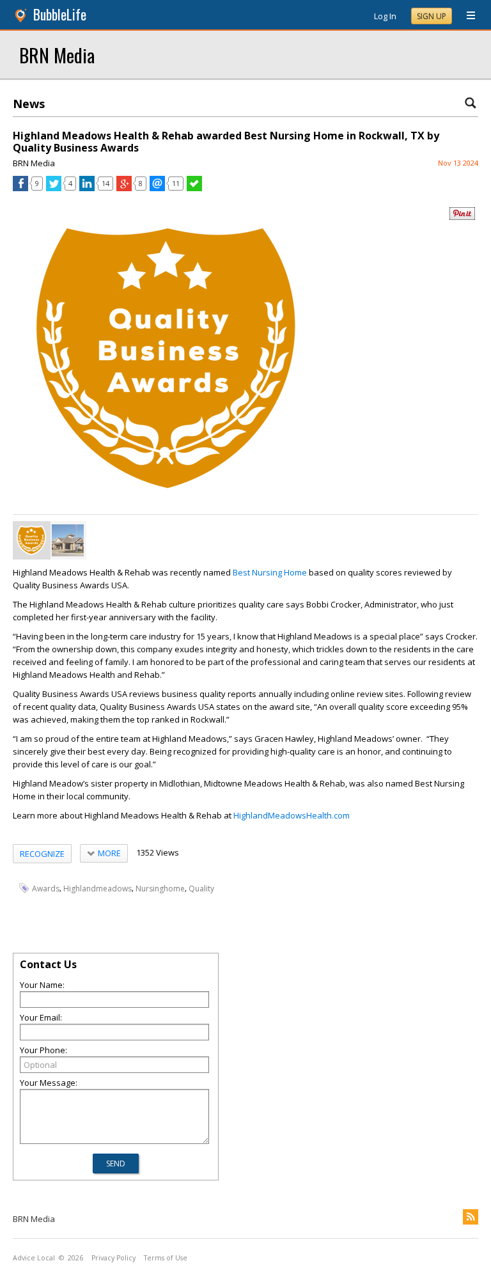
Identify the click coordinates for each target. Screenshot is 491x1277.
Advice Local (34, 1257)
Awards (45, 888)
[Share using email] (157, 188)
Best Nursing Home (271, 572)
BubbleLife (59, 14)
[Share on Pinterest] (462, 217)
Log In (385, 16)
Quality (201, 888)
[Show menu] (466, 16)
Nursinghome (160, 888)
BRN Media (57, 54)
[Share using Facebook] (20, 188)
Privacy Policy (113, 1257)
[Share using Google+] (124, 188)
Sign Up (431, 16)
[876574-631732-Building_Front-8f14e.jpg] (68, 540)
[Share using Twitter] (53, 188)
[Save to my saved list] (194, 188)
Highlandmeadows (97, 888)
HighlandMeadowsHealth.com (291, 815)
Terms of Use (165, 1257)
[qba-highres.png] (31, 540)
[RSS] (470, 1217)
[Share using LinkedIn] (87, 188)
